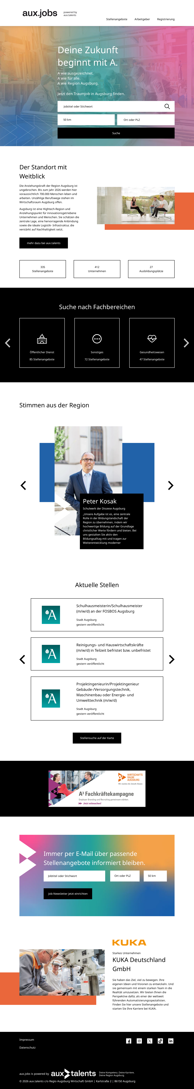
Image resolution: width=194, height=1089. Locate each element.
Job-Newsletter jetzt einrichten (68, 893)
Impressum (26, 1039)
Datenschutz (27, 1047)
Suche (116, 133)
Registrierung (166, 19)
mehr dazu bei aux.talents (43, 243)
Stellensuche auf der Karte (97, 738)
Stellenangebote (116, 19)
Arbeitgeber (142, 19)
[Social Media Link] (128, 1042)
